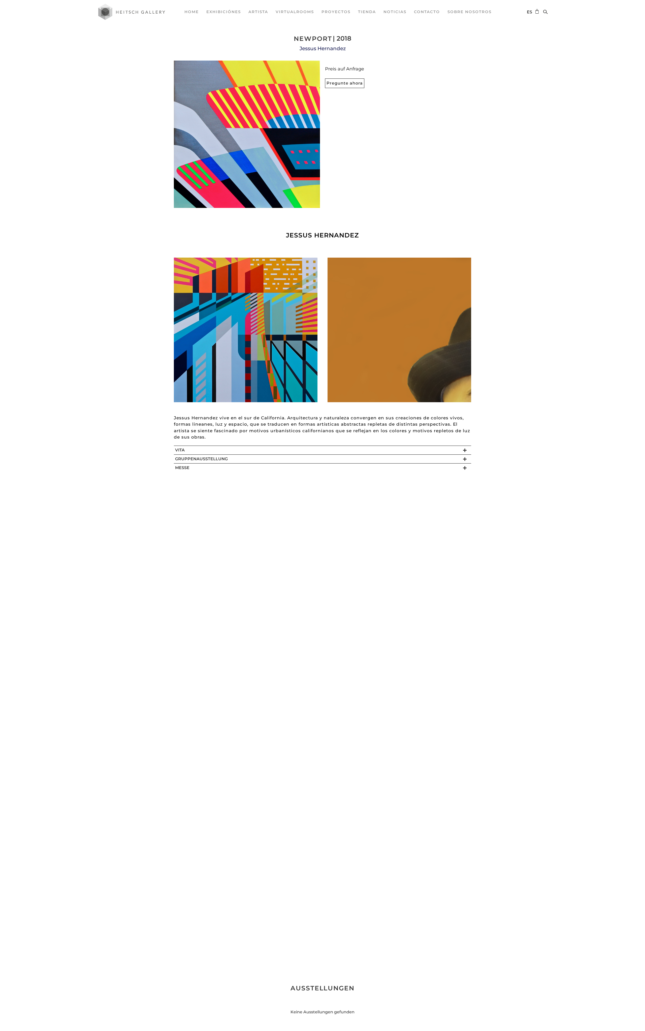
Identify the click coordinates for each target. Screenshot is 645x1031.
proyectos (335, 11)
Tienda (367, 11)
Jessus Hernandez (323, 48)
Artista (258, 11)
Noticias (394, 11)
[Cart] (535, 11)
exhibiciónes (223, 11)
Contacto (427, 11)
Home (191, 11)
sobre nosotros (469, 11)
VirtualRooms (295, 11)
